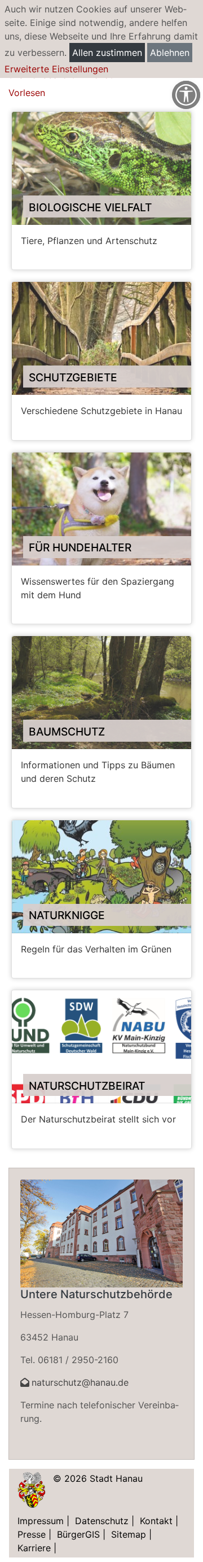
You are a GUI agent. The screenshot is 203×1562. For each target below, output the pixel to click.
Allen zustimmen (107, 52)
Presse (31, 1534)
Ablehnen (169, 52)
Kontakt (156, 1520)
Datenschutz (102, 1520)
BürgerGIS (78, 1534)
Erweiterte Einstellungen (56, 69)
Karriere (34, 1548)
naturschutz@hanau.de (80, 1382)
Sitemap (128, 1534)
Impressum (40, 1520)
